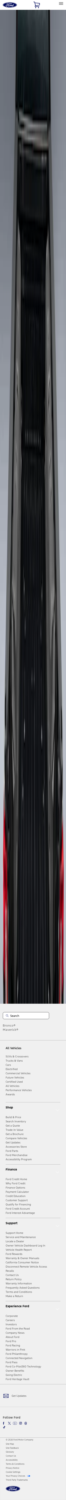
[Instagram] (20, 1423)
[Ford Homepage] (13, 1491)
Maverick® (10, 1030)
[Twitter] (9, 1423)
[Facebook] (4, 1423)
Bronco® (9, 1025)
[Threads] (25, 1423)
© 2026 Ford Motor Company (19, 1440)
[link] (10, 1444)
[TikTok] (4, 1427)
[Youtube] (15, 1423)
